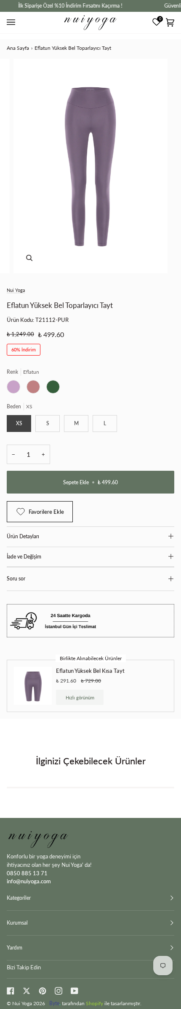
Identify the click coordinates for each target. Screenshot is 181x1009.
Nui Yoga (16, 290)
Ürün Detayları (23, 536)
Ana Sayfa (18, 48)
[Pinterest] (42, 991)
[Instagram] (58, 991)
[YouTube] (74, 991)
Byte (54, 1003)
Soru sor (16, 578)
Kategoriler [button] (19, 898)
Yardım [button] (14, 947)
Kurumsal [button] (17, 923)
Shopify (94, 1003)
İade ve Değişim (24, 556)
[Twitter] (26, 991)
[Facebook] (10, 991)
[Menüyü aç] (12, 22)
